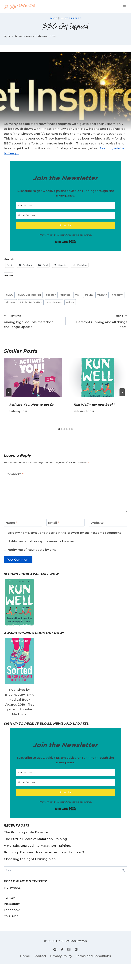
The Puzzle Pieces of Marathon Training (35, 839)
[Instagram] (69, 949)
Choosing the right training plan (30, 859)
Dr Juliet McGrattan (20, 36)
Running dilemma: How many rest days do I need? (44, 852)
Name (11, 523)
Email (53, 523)
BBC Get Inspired (29, 294)
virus (70, 302)
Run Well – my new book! (94, 404)
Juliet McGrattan (31, 302)
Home (25, 956)
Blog (53, 18)
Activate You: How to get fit (31, 404)
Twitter (9, 898)
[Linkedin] (76, 949)
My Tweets (12, 887)
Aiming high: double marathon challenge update (29, 321)
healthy (117, 294)
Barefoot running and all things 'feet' (101, 321)
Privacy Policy (61, 956)
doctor (50, 294)
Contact (40, 956)
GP (78, 294)
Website (97, 523)
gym (89, 294)
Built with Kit (65, 242)
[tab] (59, 429)
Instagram (12, 904)
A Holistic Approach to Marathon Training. (37, 845)
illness (10, 302)
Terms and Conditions (93, 956)
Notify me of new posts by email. (33, 550)
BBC (9, 294)
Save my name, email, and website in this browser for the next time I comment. (64, 532)
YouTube (11, 916)
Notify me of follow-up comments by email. (41, 541)
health (102, 294)
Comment (14, 474)
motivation (54, 302)
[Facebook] (55, 949)
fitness (65, 294)
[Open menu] (124, 6)
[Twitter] (62, 949)
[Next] (122, 392)
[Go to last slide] (9, 392)
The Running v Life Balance (26, 832)
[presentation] (33, 377)
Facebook (12, 910)
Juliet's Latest (70, 18)
